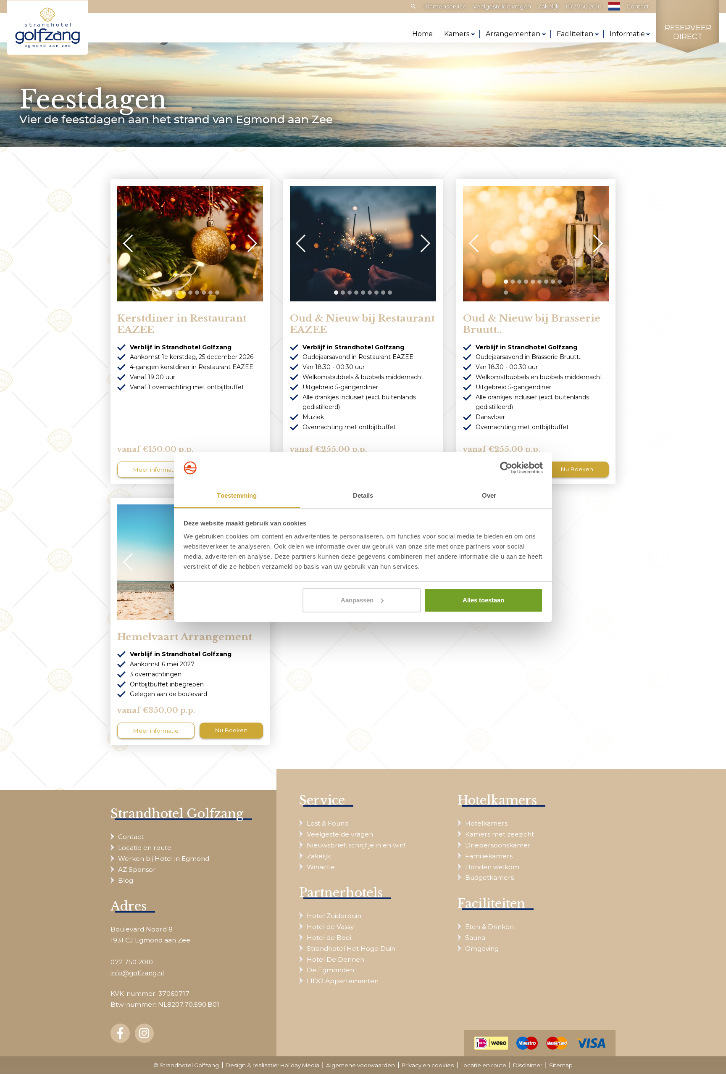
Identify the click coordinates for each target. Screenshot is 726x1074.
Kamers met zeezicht (499, 834)
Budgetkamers (489, 877)
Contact (637, 6)
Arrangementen (513, 34)
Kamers (456, 34)
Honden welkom (492, 867)
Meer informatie (156, 469)
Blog (125, 880)
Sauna (475, 938)
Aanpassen (357, 600)
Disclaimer (527, 1065)
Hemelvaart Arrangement (184, 637)
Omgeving (482, 949)
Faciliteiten (575, 34)
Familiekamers (489, 856)
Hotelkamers (486, 823)
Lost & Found (328, 823)
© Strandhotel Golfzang (186, 1065)
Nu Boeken (577, 469)
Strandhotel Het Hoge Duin (351, 949)
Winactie (321, 867)
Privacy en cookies (428, 1065)
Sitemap (561, 1065)
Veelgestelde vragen (502, 6)
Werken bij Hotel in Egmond (163, 859)
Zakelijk (548, 6)
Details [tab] (363, 495)
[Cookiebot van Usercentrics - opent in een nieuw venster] (506, 468)
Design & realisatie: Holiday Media (272, 1065)
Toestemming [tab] (237, 495)
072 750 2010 (584, 6)
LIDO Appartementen (343, 981)
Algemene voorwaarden (360, 1065)
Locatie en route (144, 848)
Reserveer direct (688, 33)
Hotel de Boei (329, 938)
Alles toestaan (483, 600)
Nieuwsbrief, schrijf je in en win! (356, 845)
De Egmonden (330, 970)
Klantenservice (445, 6)
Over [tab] (489, 495)
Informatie (627, 34)
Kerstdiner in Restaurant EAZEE (182, 324)
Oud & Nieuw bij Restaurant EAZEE (362, 324)
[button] (163, 292)
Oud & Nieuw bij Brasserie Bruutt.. (531, 324)
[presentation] (132, 243)
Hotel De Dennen (335, 959)
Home (422, 34)
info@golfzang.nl (137, 973)
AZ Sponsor (137, 869)
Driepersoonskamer (498, 845)
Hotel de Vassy (330, 927)
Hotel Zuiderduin (334, 916)
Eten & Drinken (489, 927)
